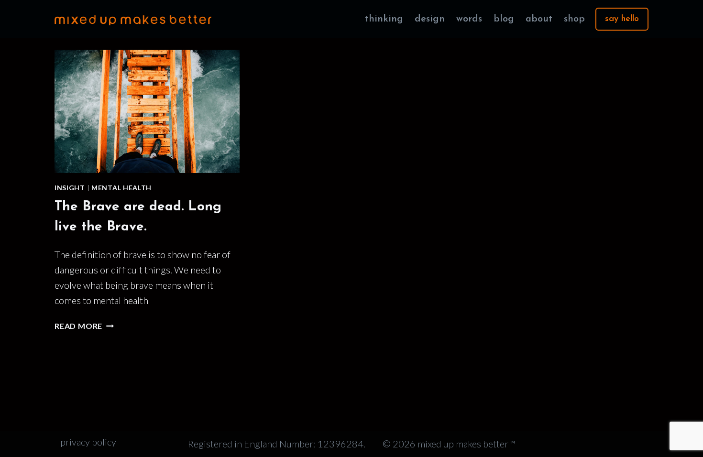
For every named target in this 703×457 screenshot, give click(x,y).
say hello (622, 19)
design (430, 19)
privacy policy (88, 441)
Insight (70, 188)
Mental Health (121, 188)
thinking (384, 19)
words (469, 19)
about (539, 19)
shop (574, 19)
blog (504, 19)
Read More (84, 325)
